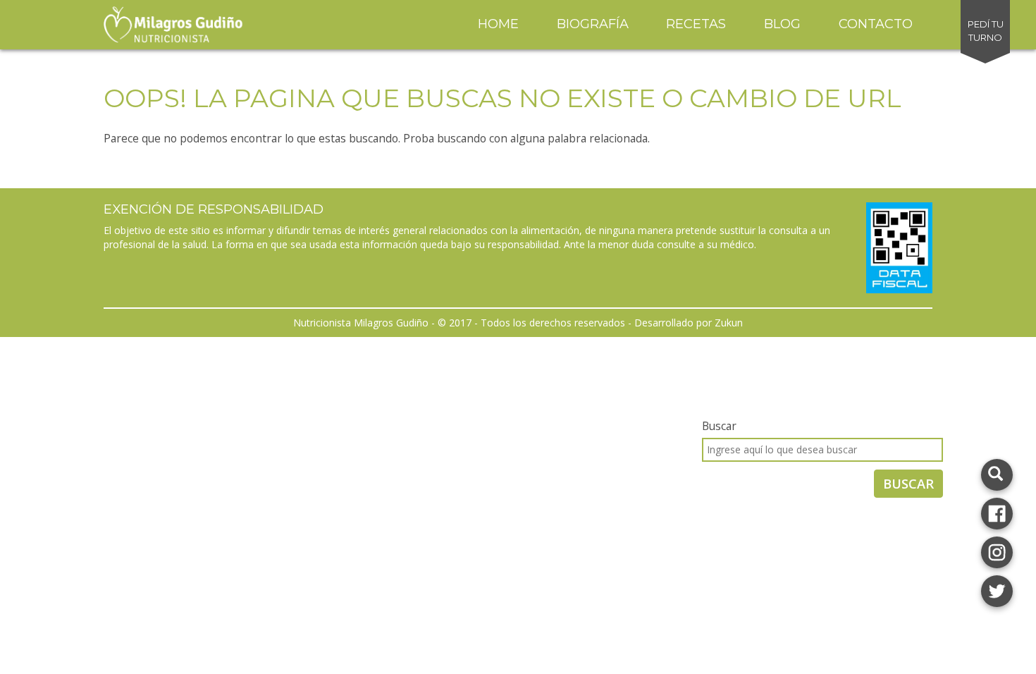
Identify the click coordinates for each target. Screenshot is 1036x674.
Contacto (876, 24)
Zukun (729, 322)
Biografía (593, 24)
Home (498, 24)
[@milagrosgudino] (997, 551)
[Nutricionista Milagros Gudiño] (997, 512)
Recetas (696, 24)
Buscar (719, 426)
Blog (782, 24)
